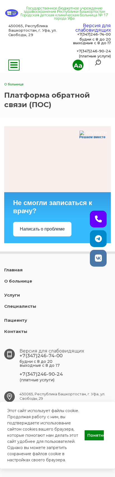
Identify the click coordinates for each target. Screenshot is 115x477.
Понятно (95, 435)
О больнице (18, 281)
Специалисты (20, 306)
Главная (13, 269)
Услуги (12, 295)
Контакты (15, 331)
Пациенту (15, 320)
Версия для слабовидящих (93, 28)
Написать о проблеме (42, 229)
